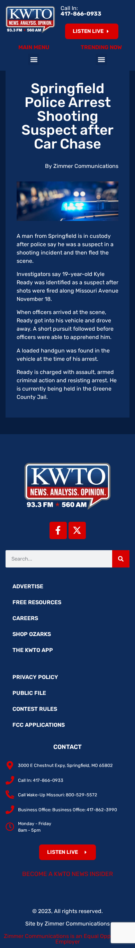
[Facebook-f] (58, 530)
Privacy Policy (35, 677)
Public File (29, 693)
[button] (33, 59)
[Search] (120, 558)
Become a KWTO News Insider (67, 873)
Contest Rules (34, 709)
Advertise (27, 586)
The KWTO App (32, 650)
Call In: (81, 11)
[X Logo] (77, 530)
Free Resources (36, 602)
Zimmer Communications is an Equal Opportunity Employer (68, 939)
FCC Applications (38, 725)
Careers (25, 618)
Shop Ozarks (31, 634)
